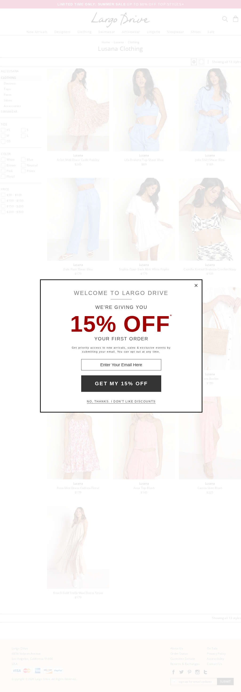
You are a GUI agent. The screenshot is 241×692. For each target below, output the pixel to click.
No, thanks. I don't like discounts (121, 401)
